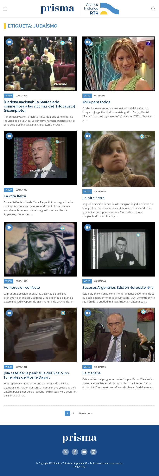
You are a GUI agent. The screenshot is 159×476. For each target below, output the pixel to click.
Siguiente (84, 413)
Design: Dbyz (79, 466)
